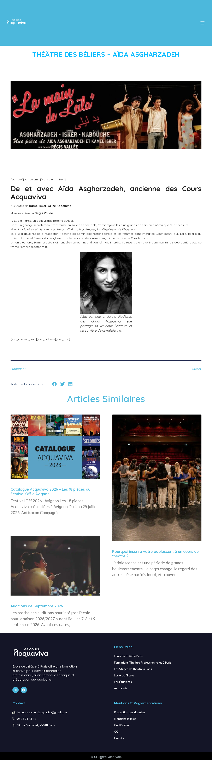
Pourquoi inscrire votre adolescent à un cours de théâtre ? (155, 553)
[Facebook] (24, 690)
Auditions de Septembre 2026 (37, 606)
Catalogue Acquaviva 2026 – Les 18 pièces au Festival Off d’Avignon (50, 491)
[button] (202, 22)
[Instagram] (15, 690)
